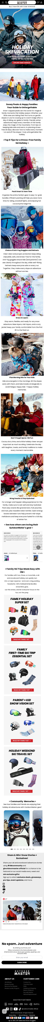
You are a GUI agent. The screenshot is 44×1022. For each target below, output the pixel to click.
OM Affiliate (8, 982)
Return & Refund (28, 990)
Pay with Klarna (28, 992)
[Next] (38, 547)
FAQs (25, 986)
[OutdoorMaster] (22, 2)
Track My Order (28, 984)
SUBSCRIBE (22, 962)
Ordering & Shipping (29, 988)
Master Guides (9, 984)
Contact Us (26, 982)
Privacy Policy (12, 1015)
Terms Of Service (23, 1015)
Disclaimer (32, 1015)
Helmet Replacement (29, 994)
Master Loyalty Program (12, 988)
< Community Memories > (22, 801)
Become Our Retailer (11, 986)
